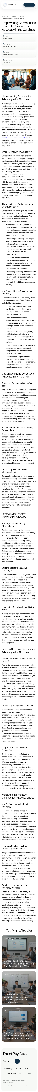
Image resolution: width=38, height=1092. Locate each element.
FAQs (26, 1069)
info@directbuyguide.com (14, 1073)
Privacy (13, 1086)
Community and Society (18, 16)
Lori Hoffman (7, 38)
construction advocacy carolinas (15, 138)
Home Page (8, 1069)
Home (3, 16)
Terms (19, 1086)
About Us (6, 1086)
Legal (24, 1086)
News (8, 16)
